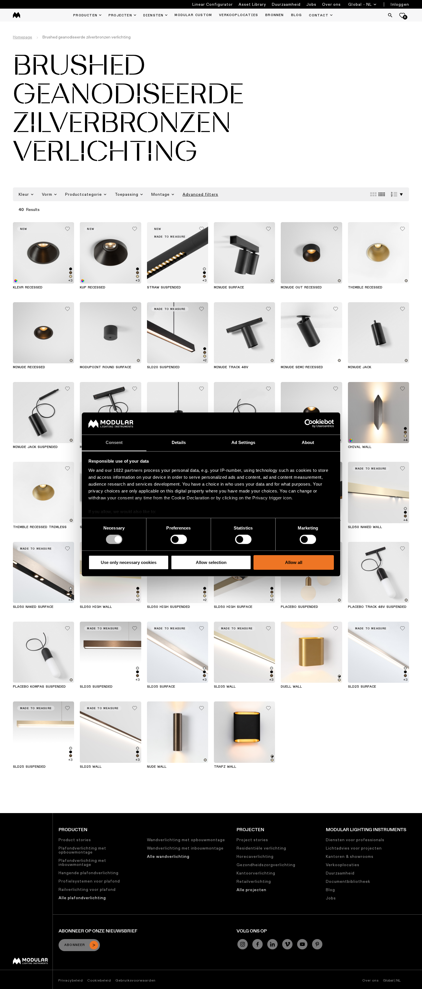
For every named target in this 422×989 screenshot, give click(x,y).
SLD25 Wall (91, 767)
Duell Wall (291, 687)
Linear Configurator (212, 4)
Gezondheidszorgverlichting (266, 864)
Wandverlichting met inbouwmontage (185, 848)
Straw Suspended (164, 287)
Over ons (331, 4)
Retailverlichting (254, 881)
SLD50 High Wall (96, 607)
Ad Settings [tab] (243, 442)
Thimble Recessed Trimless (40, 527)
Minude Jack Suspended (35, 447)
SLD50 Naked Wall (365, 527)
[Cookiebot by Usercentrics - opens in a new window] (309, 423)
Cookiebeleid (99, 980)
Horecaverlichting (255, 856)
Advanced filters (200, 194)
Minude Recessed (29, 367)
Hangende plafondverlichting (89, 872)
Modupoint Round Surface (105, 367)
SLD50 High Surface (233, 607)
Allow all (293, 562)
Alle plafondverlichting (82, 897)
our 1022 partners (124, 470)
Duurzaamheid (286, 4)
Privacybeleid (70, 980)
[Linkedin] (272, 944)
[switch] (179, 539)
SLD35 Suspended (96, 687)
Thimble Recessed (365, 287)
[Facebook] (257, 944)
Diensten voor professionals (355, 839)
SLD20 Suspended (163, 367)
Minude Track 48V (231, 367)
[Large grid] (373, 194)
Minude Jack (359, 367)
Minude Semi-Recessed (302, 367)
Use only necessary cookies (128, 562)
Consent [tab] (114, 442)
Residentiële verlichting (261, 848)
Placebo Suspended (299, 607)
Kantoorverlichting (256, 873)
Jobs (311, 4)
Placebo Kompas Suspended (39, 687)
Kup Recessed (92, 287)
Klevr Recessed (27, 287)
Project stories (252, 839)
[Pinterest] (317, 944)
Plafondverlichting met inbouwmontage (82, 862)
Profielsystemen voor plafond (89, 881)
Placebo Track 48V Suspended (377, 607)
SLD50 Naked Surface (33, 607)
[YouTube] (302, 944)
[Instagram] (243, 944)
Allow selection (211, 562)
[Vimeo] (287, 944)
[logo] (16, 15)
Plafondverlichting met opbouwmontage (82, 850)
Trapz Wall (225, 767)
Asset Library (252, 4)
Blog (330, 889)
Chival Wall (359, 447)
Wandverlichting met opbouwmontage (186, 839)
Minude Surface (229, 287)
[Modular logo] (30, 962)
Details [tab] (179, 442)
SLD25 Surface (362, 687)
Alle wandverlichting (168, 856)
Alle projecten (251, 889)
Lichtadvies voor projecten (354, 848)
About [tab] (308, 442)
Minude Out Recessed (301, 287)
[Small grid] (381, 194)
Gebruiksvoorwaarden (135, 980)
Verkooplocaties (342, 864)
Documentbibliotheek (348, 881)
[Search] (390, 15)
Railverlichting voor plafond (87, 889)
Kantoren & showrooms (349, 856)
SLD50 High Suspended (168, 607)
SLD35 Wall (225, 687)
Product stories (75, 839)
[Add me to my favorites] (67, 227)
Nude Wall (157, 767)
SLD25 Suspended (29, 767)
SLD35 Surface (161, 687)
